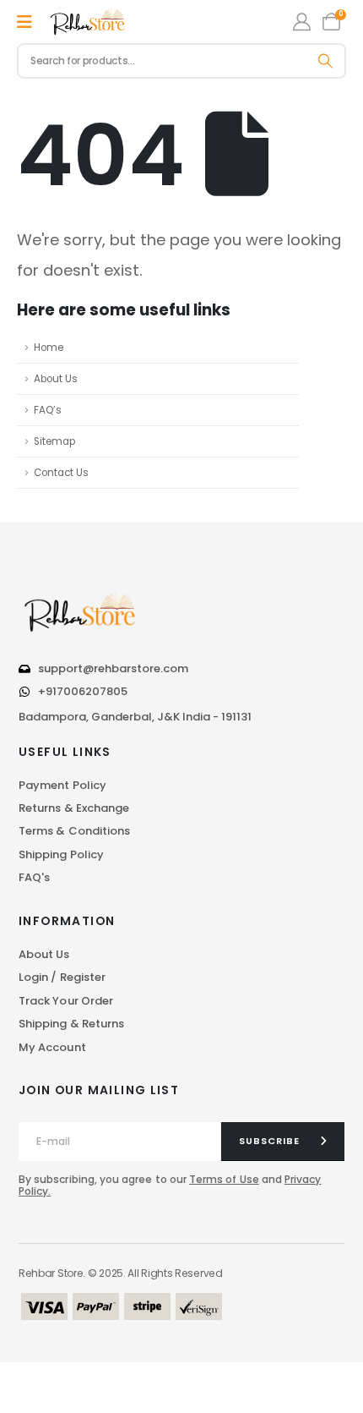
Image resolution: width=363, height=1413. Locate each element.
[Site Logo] (88, 22)
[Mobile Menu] (24, 22)
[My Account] (301, 21)
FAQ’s (48, 410)
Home (48, 347)
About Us (56, 379)
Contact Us (61, 472)
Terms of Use (224, 1179)
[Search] (325, 61)
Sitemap (54, 441)
